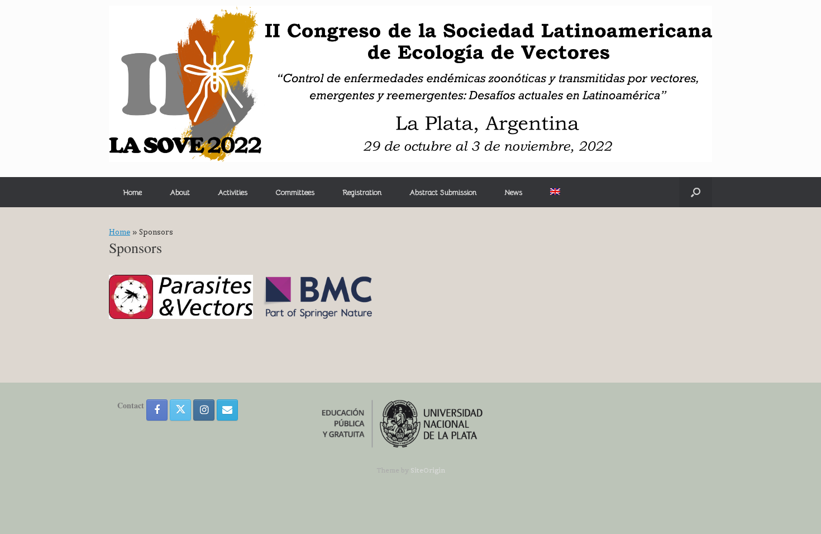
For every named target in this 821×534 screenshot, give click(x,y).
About (180, 192)
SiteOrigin (427, 470)
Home (132, 192)
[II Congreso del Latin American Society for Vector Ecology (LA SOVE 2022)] (410, 84)
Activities (232, 192)
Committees (294, 192)
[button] (695, 192)
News (513, 192)
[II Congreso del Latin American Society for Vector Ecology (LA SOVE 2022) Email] (227, 410)
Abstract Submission (442, 192)
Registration (361, 192)
